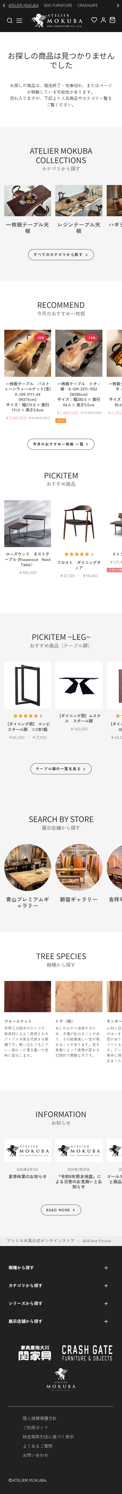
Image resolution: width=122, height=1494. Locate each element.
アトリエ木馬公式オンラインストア (41, 1240)
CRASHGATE (87, 5)
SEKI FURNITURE (58, 5)
